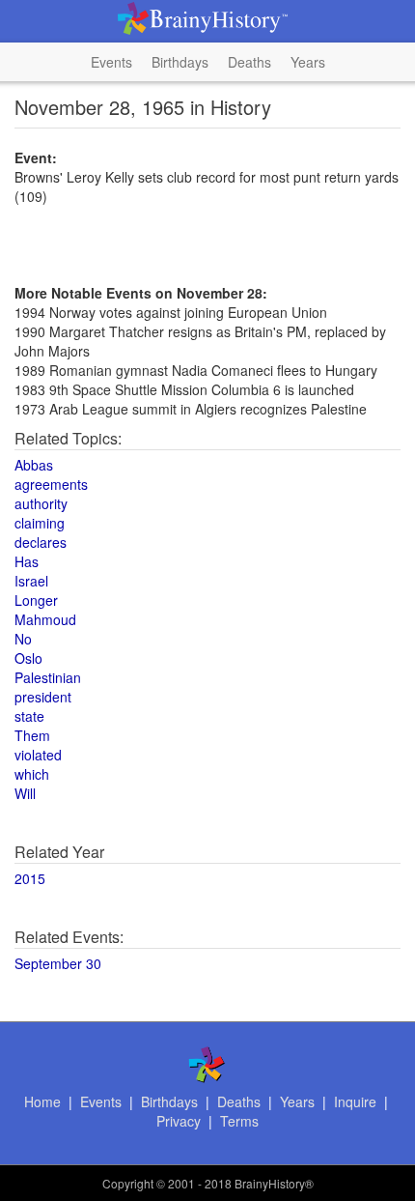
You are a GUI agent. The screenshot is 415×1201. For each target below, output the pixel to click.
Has (26, 561)
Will (25, 793)
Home (42, 1101)
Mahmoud (45, 619)
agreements (51, 484)
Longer (36, 600)
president (42, 696)
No (23, 638)
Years (307, 61)
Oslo (28, 658)
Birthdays (180, 61)
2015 (29, 878)
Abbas (33, 464)
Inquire (355, 1101)
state (29, 716)
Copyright (127, 1183)
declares (40, 542)
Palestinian (47, 677)
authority (41, 503)
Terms (239, 1120)
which (31, 774)
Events (111, 61)
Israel (31, 580)
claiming (39, 522)
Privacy (178, 1120)
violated (38, 754)
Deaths (249, 61)
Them (32, 735)
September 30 (57, 963)
